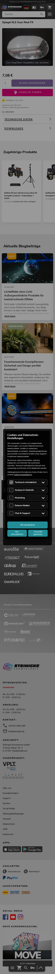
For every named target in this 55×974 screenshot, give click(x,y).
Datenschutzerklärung (23, 474)
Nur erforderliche (17, 533)
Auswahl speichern (37, 533)
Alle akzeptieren (27, 524)
